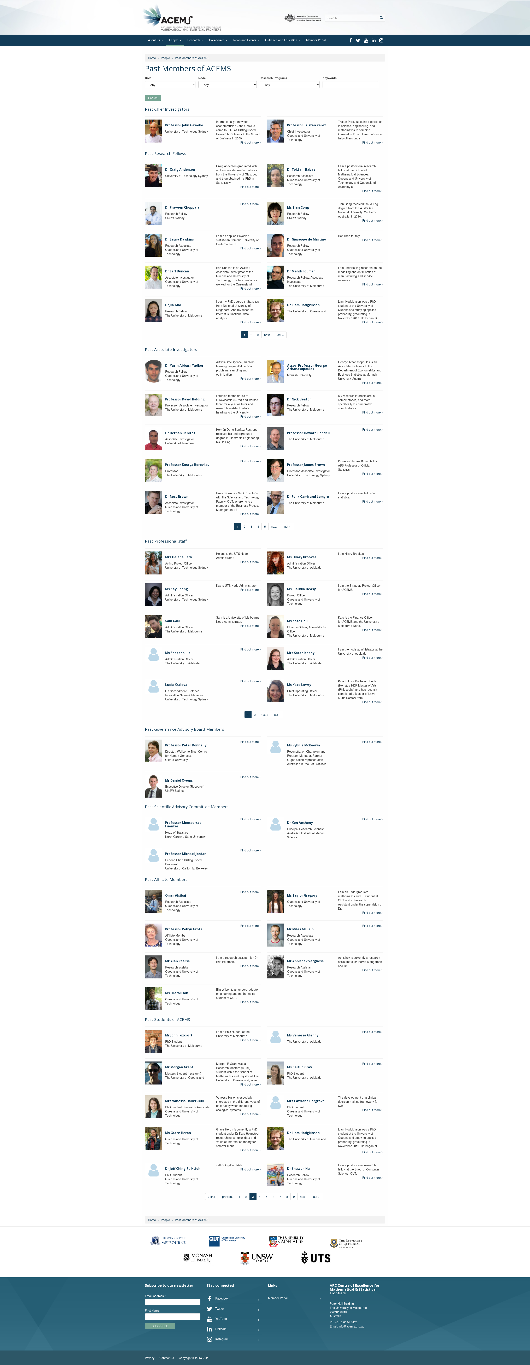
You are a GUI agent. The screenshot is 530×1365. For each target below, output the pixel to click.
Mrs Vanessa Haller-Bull (184, 1101)
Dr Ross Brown (176, 496)
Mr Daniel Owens (179, 780)
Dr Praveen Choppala (182, 207)
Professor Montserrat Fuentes (183, 824)
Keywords (330, 78)
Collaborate (217, 40)
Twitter (219, 1308)
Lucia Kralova (176, 685)
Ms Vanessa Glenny (302, 1035)
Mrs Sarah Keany (300, 653)
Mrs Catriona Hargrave (306, 1101)
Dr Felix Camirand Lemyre (308, 496)
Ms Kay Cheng (176, 589)
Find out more (250, 142)
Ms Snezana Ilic (177, 653)
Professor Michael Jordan (185, 854)
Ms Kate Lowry (299, 685)
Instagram (221, 1339)
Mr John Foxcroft (179, 1035)
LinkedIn (220, 1328)
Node (202, 78)
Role (148, 78)
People (174, 40)
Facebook (221, 1298)
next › (268, 335)
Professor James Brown (306, 465)
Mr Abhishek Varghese (305, 961)
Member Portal (316, 40)
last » (280, 335)
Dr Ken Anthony (300, 823)
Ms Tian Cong (298, 207)
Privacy (149, 1358)
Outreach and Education (281, 40)
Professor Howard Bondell (308, 433)
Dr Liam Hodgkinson (303, 305)
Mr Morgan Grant (179, 1067)
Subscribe (160, 1326)
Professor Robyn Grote (183, 929)
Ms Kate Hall (297, 621)
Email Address (155, 1296)
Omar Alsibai (175, 895)
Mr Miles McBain (300, 929)
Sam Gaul (172, 621)
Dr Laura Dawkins (179, 239)
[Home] (183, 17)
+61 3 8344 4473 (346, 1322)
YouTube (220, 1318)
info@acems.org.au (351, 1326)
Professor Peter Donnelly (185, 745)
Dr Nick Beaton (299, 399)
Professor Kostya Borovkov (187, 465)
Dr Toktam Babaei (302, 169)
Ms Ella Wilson (176, 993)
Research (194, 40)
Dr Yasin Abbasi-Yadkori (185, 365)
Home (152, 58)
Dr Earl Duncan (177, 271)
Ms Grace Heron (178, 1133)
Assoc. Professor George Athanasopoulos (307, 367)
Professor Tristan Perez (306, 125)
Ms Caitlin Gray (299, 1067)
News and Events (245, 40)
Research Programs (273, 78)
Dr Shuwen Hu (298, 1169)
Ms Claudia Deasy (301, 589)
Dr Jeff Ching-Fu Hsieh (182, 1169)
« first (211, 1197)
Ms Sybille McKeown (303, 745)
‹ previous (226, 1197)
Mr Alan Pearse (177, 961)
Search (153, 98)
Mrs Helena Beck (178, 557)
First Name (152, 1310)
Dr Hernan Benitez (180, 433)
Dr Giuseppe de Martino (306, 239)
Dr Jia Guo (173, 305)
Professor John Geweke (184, 125)
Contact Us (166, 1358)
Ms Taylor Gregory (302, 895)
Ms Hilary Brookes (301, 557)
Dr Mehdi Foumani (302, 271)
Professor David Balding (185, 399)
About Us (154, 40)
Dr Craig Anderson (180, 169)
